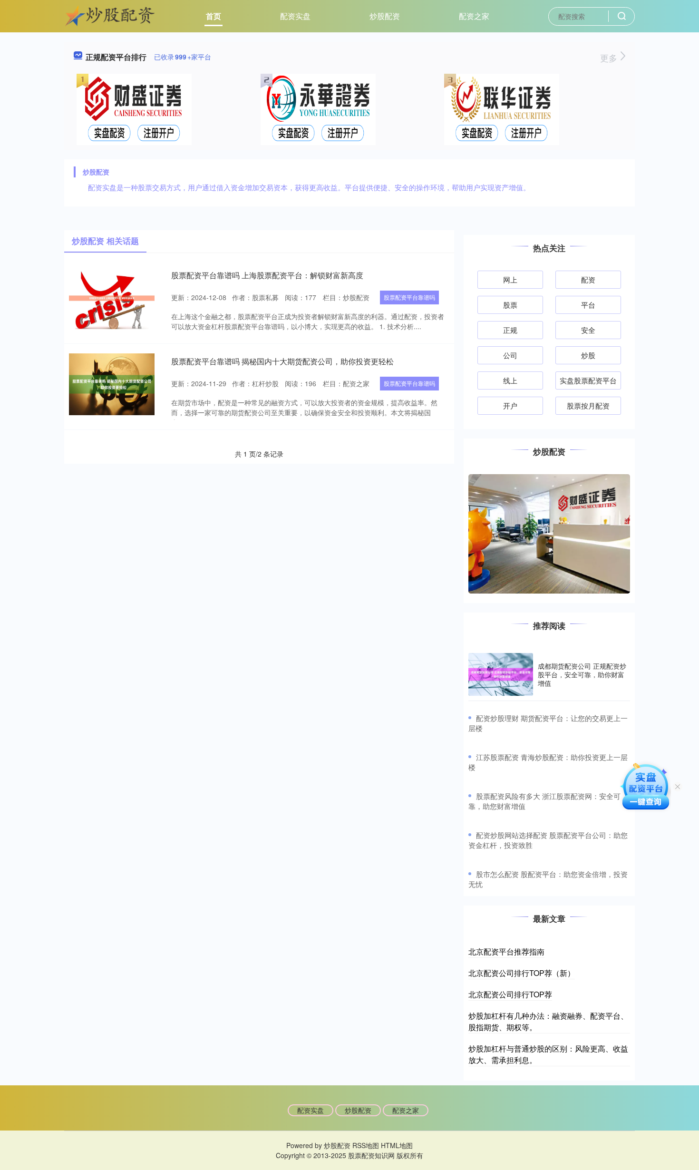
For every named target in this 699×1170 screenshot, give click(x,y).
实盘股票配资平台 (588, 380)
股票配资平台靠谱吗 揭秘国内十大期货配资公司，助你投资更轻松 (282, 361)
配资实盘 (295, 15)
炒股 (588, 355)
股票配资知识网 (371, 1155)
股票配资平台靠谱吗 (409, 297)
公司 (510, 355)
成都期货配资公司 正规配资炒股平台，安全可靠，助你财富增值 (582, 674)
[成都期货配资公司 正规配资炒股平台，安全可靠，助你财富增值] (500, 674)
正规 (510, 330)
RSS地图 (365, 1145)
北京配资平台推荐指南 (506, 951)
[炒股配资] (110, 15)
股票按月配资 (588, 405)
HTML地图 (397, 1145)
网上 (510, 279)
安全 (588, 330)
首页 (213, 15)
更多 (610, 57)
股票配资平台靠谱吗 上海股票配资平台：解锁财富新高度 (267, 275)
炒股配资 (384, 15)
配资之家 (474, 15)
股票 (510, 305)
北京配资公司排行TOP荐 (510, 994)
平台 (588, 305)
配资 (588, 279)
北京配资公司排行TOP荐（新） (521, 972)
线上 (510, 380)
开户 (510, 405)
